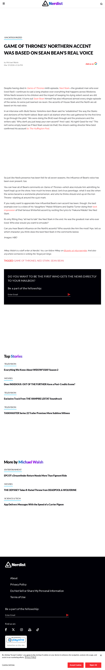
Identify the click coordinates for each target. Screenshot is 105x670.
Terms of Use (18, 597)
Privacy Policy (18, 584)
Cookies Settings (8, 665)
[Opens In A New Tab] (16, 639)
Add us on (89, 64)
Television (10, 364)
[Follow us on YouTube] (29, 630)
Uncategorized (13, 37)
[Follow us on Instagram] (21, 630)
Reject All (93, 665)
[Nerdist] (52, 4)
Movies (8, 378)
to (38, 128)
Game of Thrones (25, 260)
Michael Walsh (12, 62)
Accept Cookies (75, 665)
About (14, 578)
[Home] (15, 567)
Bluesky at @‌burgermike (75, 250)
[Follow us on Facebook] (6, 630)
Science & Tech (12, 498)
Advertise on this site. (16, 645)
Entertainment (13, 469)
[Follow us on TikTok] (37, 630)
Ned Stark (64, 88)
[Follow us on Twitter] (13, 630)
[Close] (101, 655)
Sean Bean (39, 98)
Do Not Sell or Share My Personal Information (37, 590)
